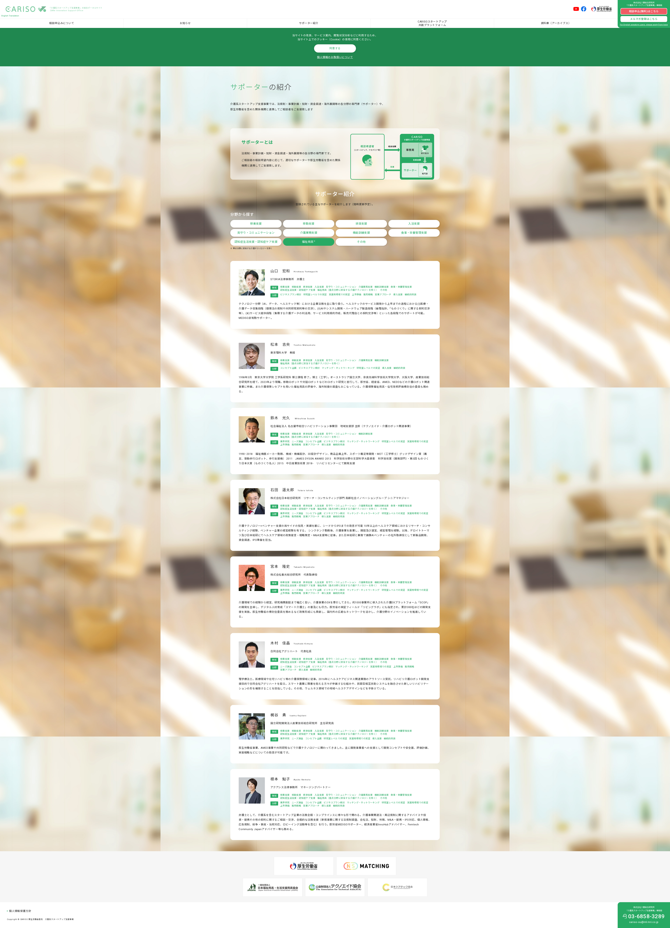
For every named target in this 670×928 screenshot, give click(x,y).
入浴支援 (414, 223)
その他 (361, 241)
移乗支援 (256, 223)
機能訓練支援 (361, 232)
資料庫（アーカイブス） (556, 23)
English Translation (10, 16)
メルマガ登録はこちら (644, 19)
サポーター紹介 (308, 23)
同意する (334, 48)
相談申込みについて (61, 23)
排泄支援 (361, 223)
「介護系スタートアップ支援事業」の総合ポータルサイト (75, 9)
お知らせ (185, 23)
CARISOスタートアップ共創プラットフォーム (432, 23)
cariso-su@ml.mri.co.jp (644, 922)
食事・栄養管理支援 (414, 232)
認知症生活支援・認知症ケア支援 (255, 241)
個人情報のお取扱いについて (335, 57)
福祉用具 (308, 241)
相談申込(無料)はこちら (644, 11)
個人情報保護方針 (20, 911)
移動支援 (308, 223)
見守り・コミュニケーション (255, 232)
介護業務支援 (308, 232)
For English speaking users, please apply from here (644, 25)
